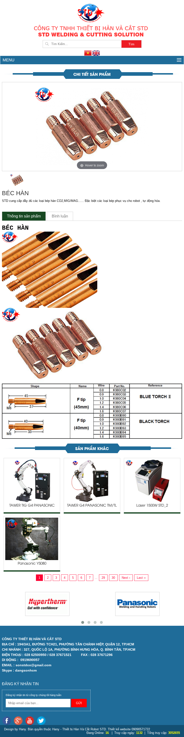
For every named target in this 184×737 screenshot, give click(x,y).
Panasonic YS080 (32, 563)
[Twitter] (41, 720)
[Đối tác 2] (47, 604)
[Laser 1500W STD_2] (152, 480)
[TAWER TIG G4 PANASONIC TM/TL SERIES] (31, 480)
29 (103, 577)
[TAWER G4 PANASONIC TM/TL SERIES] (92, 480)
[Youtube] (30, 720)
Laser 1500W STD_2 (152, 505)
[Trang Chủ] (92, 12)
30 (113, 577)
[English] (96, 53)
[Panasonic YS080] (31, 538)
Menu (8, 60)
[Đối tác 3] (137, 604)
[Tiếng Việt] (88, 53)
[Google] (19, 720)
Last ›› (141, 577)
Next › (126, 577)
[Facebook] (7, 720)
